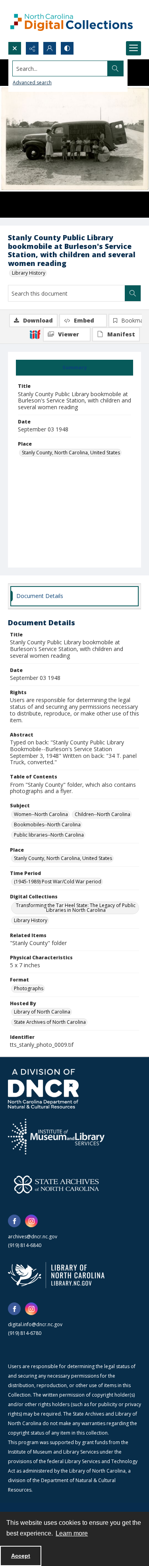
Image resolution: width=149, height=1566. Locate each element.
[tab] (74, 367)
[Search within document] (133, 293)
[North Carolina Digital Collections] (71, 21)
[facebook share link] (14, 1221)
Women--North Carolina (41, 814)
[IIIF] (35, 334)
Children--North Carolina (102, 814)
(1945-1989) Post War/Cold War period (57, 881)
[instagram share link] (31, 1221)
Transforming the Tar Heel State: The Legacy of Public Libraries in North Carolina (75, 907)
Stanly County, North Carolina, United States (71, 452)
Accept (20, 1556)
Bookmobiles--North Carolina (47, 824)
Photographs (28, 988)
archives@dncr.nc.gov (32, 1236)
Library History (28, 273)
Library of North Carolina (42, 1011)
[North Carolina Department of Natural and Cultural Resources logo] (43, 1089)
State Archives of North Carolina (50, 1022)
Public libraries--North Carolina (49, 834)
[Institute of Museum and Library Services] (56, 1136)
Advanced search (32, 82)
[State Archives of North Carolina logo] (56, 1184)
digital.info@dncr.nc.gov (35, 1324)
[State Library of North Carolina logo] (56, 1275)
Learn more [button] (72, 1533)
